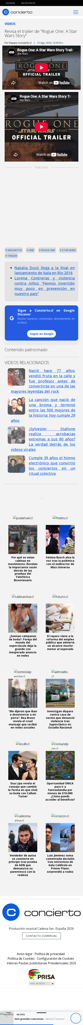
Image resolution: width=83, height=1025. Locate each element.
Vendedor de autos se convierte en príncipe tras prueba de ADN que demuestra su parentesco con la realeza (23, 865)
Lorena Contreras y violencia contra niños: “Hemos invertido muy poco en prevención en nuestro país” (44, 285)
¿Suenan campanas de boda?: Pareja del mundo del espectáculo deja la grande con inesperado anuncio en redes (23, 645)
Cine (31, 250)
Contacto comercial (41, 936)
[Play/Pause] (75, 1018)
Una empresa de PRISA (41, 974)
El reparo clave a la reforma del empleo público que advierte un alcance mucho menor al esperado (60, 642)
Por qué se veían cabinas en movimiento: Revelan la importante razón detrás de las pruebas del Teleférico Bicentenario (22, 569)
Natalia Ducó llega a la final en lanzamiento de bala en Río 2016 (44, 270)
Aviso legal (24, 954)
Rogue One (48, 250)
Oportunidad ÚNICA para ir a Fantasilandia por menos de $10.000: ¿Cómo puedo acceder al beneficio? (60, 791)
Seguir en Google (41, 334)
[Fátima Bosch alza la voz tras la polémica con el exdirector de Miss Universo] (60, 539)
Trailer (12, 255)
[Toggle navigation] (76, 12)
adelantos (14, 250)
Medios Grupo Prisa (41, 983)
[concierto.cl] (17, 12)
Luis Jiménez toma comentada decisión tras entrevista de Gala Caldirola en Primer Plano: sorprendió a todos (60, 863)
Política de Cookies (21, 958)
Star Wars (68, 250)
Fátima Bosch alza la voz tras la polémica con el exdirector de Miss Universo (60, 562)
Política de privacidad (50, 954)
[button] (26, 1024)
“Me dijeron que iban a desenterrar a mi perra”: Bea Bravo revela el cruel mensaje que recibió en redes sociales (22, 719)
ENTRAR (10, 3)
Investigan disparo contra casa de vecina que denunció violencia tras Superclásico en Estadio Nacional (60, 719)
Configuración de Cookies (55, 958)
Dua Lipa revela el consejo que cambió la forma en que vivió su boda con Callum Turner (22, 789)
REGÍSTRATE (28, 3)
